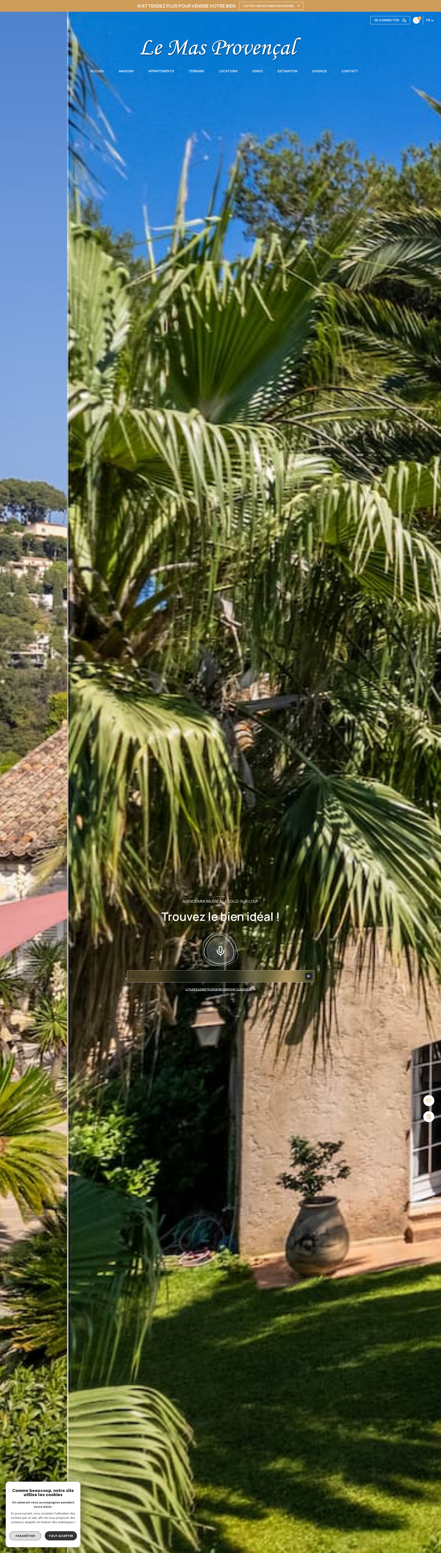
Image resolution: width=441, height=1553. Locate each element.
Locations (228, 71)
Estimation (287, 71)
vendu (257, 71)
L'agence (319, 71)
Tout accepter (61, 1536)
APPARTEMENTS (161, 71)
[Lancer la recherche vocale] (220, 950)
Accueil (97, 71)
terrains (196, 71)
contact (350, 71)
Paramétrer (25, 1536)
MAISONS (126, 71)
